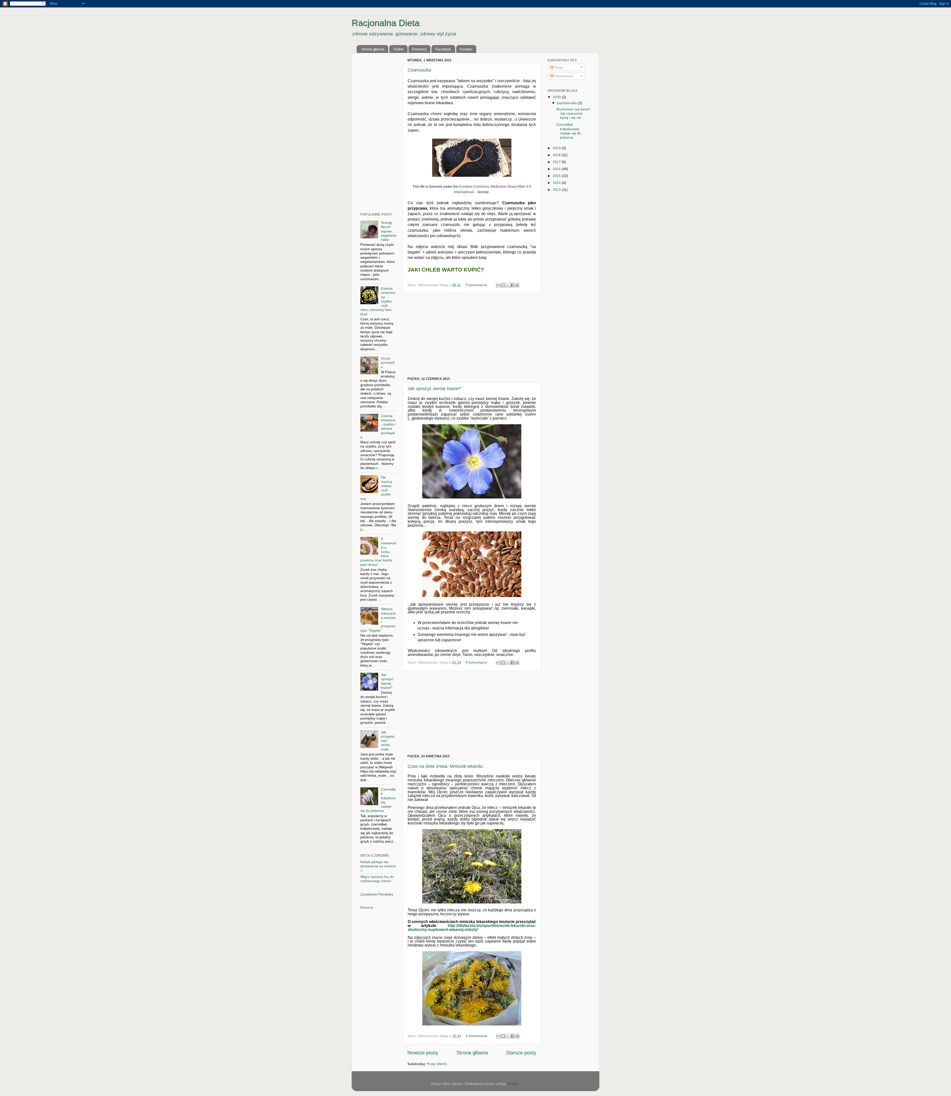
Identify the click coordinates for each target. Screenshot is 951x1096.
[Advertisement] (471, 335)
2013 (557, 190)
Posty (558, 67)
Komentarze (563, 76)
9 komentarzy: (477, 662)
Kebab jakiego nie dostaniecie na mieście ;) (378, 866)
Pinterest (419, 49)
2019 (557, 148)
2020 (557, 97)
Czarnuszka (419, 70)
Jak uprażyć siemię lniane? (434, 388)
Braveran (366, 907)
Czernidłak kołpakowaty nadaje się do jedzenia (568, 131)
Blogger (513, 1084)
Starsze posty (521, 1052)
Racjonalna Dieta (386, 23)
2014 (557, 183)
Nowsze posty (422, 1052)
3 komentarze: (477, 285)
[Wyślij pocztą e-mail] (498, 285)
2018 (557, 155)
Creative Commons (474, 186)
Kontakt (466, 49)
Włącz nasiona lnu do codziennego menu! (377, 879)
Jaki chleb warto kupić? (446, 270)
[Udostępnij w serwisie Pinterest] (517, 285)
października (567, 103)
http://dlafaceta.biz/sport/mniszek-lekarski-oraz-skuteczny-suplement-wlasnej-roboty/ (472, 927)
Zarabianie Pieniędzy (376, 894)
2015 (557, 176)
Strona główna (372, 49)
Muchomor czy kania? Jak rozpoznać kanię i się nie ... (573, 113)
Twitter (398, 49)
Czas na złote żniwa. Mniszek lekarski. (446, 766)
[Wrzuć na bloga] (503, 285)
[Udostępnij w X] (507, 285)
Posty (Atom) (437, 1064)
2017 (557, 162)
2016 (557, 169)
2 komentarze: (477, 1036)
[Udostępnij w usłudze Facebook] (512, 285)
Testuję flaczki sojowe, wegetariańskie (388, 231)
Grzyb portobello (388, 362)
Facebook (443, 49)
